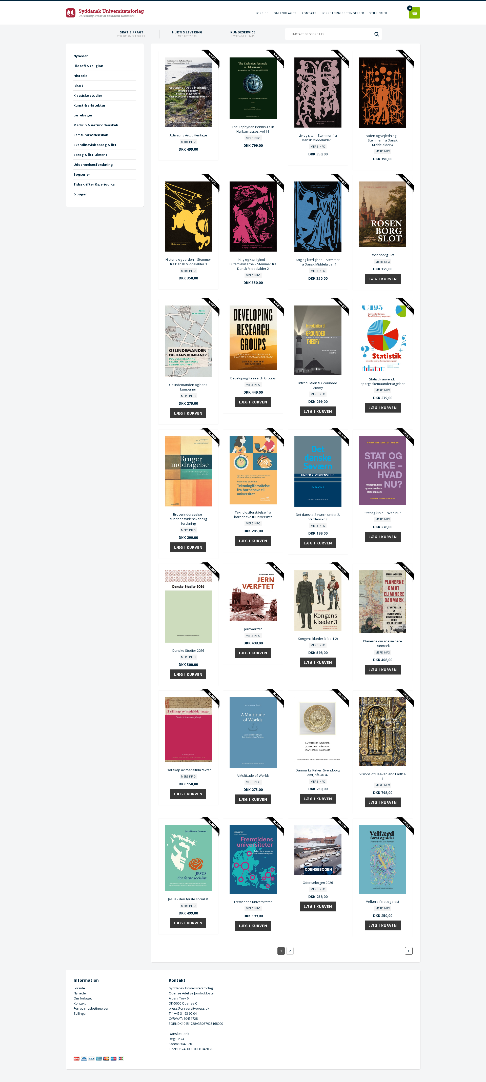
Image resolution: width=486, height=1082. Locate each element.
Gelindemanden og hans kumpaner (188, 387)
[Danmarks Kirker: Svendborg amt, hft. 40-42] (317, 761)
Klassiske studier (87, 95)
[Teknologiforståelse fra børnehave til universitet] (253, 503)
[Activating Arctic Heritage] (188, 126)
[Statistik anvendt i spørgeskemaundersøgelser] (382, 370)
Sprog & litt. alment (90, 154)
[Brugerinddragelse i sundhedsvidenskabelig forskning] (188, 505)
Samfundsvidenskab (90, 135)
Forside (262, 13)
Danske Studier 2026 (188, 650)
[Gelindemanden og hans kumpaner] (188, 375)
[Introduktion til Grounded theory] (317, 374)
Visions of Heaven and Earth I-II (382, 776)
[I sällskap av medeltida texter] (188, 761)
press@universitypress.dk (189, 1008)
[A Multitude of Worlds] (253, 766)
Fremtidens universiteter (253, 902)
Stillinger (378, 13)
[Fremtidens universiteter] (253, 892)
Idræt (78, 85)
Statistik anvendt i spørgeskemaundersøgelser (383, 381)
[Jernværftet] (253, 620)
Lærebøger (82, 115)
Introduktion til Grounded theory (317, 385)
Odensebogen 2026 (318, 882)
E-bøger (80, 194)
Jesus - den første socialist (188, 899)
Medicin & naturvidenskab (95, 125)
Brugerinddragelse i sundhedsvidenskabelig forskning (188, 519)
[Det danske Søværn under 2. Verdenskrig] (317, 505)
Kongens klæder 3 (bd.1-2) (318, 638)
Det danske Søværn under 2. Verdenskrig (318, 516)
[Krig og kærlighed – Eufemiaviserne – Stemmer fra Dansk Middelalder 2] (253, 250)
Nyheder (80, 56)
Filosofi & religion (88, 66)
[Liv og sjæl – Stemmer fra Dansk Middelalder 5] (317, 126)
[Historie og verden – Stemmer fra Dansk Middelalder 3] (188, 250)
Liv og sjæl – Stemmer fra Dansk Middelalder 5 (318, 137)
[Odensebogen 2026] (317, 873)
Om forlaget (285, 13)
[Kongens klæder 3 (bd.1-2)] (317, 629)
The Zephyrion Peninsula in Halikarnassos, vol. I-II (253, 129)
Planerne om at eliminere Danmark (382, 643)
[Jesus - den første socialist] (188, 890)
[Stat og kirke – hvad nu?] (382, 503)
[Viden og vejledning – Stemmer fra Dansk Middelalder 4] (382, 126)
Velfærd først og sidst (382, 901)
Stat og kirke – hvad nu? (382, 513)
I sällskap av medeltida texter (188, 770)
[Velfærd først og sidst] (382, 892)
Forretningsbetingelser (342, 13)
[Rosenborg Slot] (382, 245)
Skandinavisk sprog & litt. (95, 144)
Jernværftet (253, 629)
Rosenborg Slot (382, 255)
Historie (80, 75)
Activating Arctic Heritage (188, 135)
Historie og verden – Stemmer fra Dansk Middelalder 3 (188, 261)
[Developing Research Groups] (253, 369)
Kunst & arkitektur (89, 105)
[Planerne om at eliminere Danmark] (382, 632)
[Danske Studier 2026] (188, 641)
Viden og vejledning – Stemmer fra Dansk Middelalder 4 (382, 140)
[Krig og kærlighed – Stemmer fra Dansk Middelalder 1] (317, 250)
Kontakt (308, 13)
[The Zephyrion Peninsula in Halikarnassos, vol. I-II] (253, 117)
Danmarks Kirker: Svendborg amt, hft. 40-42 (318, 772)
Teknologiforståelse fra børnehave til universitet (253, 514)
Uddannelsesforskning (93, 164)
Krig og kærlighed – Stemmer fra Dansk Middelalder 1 (318, 262)
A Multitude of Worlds (253, 775)
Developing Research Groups (253, 378)
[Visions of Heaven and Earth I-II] (382, 765)
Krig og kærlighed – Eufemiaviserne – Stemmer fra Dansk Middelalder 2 (253, 264)
